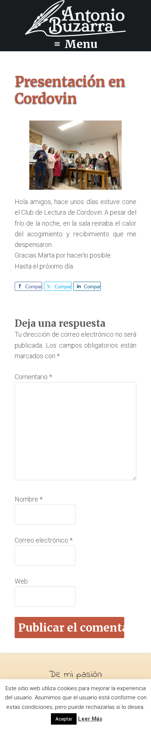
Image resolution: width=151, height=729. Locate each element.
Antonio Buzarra (75, 18)
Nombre (29, 499)
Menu (81, 44)
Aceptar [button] (63, 719)
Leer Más (90, 718)
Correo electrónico (44, 540)
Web (21, 581)
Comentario (33, 377)
